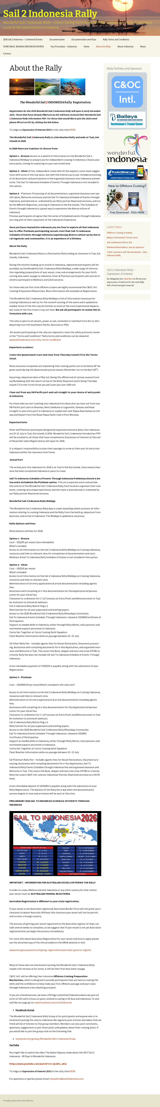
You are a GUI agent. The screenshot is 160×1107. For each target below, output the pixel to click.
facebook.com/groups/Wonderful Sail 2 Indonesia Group (45, 1038)
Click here (128, 278)
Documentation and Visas (83, 39)
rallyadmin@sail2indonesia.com (66, 1078)
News (143, 46)
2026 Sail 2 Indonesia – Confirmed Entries (23, 39)
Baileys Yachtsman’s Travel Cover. (122, 237)
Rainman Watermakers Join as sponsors (125, 247)
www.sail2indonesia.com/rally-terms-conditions (35, 339)
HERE (72, 129)
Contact (7, 53)
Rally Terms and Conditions (116, 39)
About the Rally (103, 46)
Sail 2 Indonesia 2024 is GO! (119, 242)
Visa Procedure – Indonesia (64, 46)
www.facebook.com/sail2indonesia (53, 1002)
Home (86, 46)
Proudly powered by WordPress (18, 1100)
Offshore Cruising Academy (119, 232)
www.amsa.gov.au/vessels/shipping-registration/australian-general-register (50, 950)
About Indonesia (125, 46)
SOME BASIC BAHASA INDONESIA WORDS (23, 46)
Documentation (57, 39)
